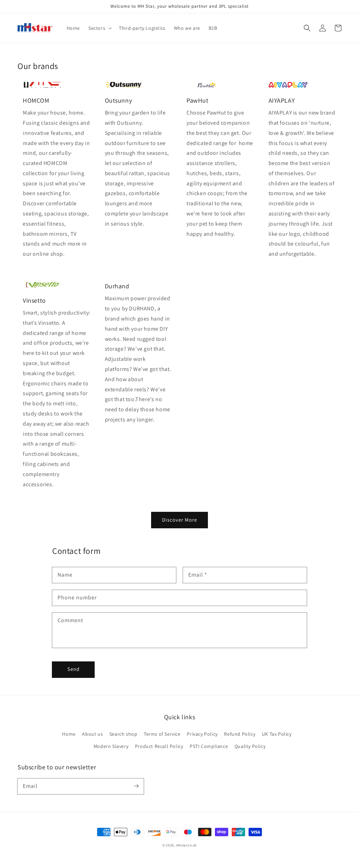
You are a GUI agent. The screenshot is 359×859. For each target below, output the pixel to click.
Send (73, 669)
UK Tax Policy (277, 734)
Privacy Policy (202, 734)
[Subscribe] (136, 786)
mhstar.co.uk (186, 845)
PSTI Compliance (209, 746)
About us (92, 734)
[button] (307, 28)
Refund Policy (239, 734)
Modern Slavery (111, 746)
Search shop (123, 734)
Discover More (179, 519)
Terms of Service (162, 734)
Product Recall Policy (159, 746)
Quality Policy (250, 746)
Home (68, 734)
